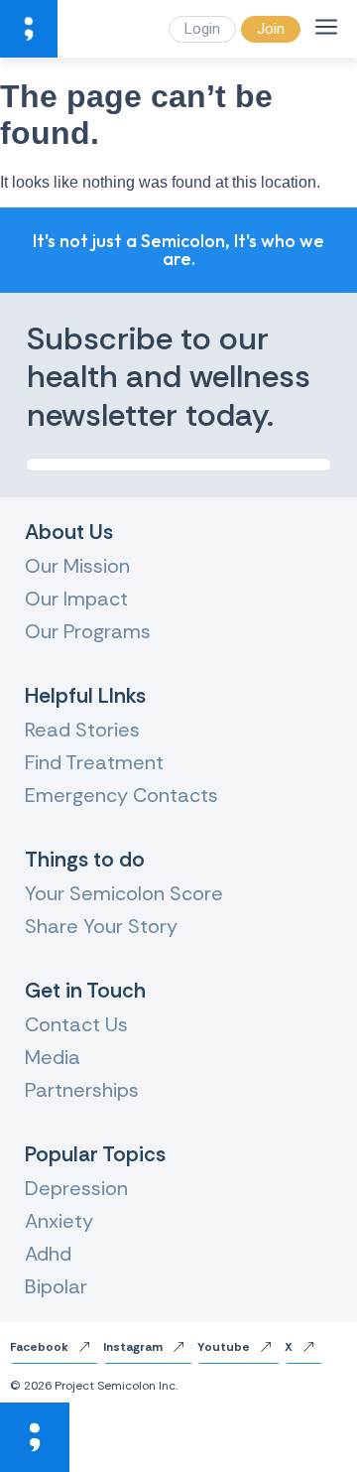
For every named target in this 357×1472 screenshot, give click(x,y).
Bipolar (56, 1286)
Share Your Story (101, 926)
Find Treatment (94, 762)
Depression (76, 1188)
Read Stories (82, 729)
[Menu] (326, 27)
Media (52, 1057)
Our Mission (77, 566)
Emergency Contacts (121, 795)
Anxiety (59, 1221)
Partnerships (82, 1090)
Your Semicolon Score (124, 893)
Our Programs (88, 631)
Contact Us (76, 1024)
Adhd (48, 1254)
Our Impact (76, 598)
